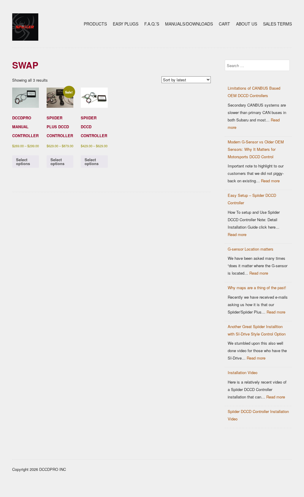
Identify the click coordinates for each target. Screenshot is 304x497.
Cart (224, 24)
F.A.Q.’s (151, 24)
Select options (23, 161)
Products (95, 24)
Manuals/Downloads (189, 24)
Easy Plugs (125, 24)
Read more (270, 180)
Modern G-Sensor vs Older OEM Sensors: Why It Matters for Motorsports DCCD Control (256, 149)
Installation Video (242, 372)
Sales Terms (277, 24)
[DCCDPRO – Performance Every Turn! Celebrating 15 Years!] (25, 39)
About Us (246, 24)
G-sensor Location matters (250, 249)
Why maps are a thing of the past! (257, 287)
